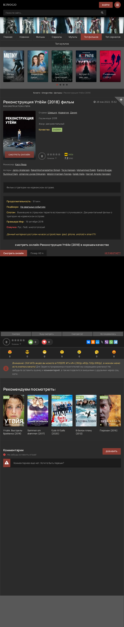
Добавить (112, 451)
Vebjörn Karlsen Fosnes (59, 173)
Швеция (52, 112)
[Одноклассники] (93, 342)
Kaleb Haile (78, 173)
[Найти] (102, 13)
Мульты (73, 36)
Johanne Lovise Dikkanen (32, 173)
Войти (105, 5)
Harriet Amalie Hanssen (98, 173)
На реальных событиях (33, 206)
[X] (102, 342)
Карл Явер (21, 164)
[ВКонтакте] (88, 342)
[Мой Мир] (97, 342)
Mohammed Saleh (86, 170)
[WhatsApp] (111, 342)
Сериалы (57, 36)
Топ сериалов (112, 36)
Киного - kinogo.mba (42, 92)
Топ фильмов (91, 36)
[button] (57, 85)
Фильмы (40, 36)
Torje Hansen (68, 170)
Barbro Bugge (104, 170)
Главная (8, 36)
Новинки (24, 36)
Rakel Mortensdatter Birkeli (45, 170)
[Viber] (106, 342)
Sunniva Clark (10, 173)
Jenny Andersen (21, 170)
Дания (73, 112)
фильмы (58, 92)
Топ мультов (62, 43)
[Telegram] (116, 342)
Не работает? (113, 253)
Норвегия (63, 112)
